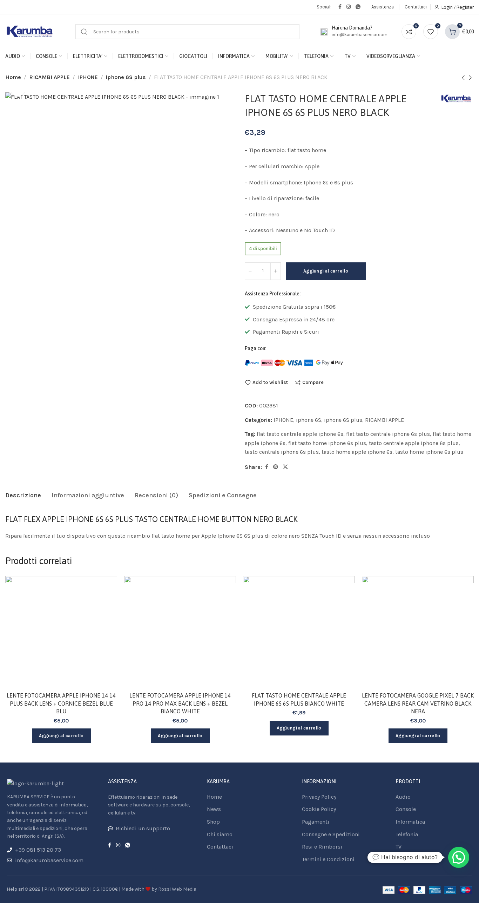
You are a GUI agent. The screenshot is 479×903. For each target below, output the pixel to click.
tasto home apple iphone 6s (357, 452)
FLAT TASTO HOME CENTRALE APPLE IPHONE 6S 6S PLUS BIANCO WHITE (299, 699)
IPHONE (88, 77)
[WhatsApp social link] (358, 7)
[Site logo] (29, 31)
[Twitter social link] (285, 467)
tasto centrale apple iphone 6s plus (414, 443)
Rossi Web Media (177, 889)
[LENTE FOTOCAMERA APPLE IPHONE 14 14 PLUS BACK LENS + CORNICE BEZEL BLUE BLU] (61, 632)
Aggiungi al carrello (325, 271)
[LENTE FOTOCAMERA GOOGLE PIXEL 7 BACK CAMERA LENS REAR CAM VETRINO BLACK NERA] (418, 632)
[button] (458, 857)
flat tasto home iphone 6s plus (327, 443)
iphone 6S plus (126, 77)
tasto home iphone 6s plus (429, 452)
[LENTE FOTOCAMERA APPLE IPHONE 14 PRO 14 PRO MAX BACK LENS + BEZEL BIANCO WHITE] (180, 632)
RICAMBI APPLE (49, 77)
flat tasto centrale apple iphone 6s (300, 434)
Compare (313, 382)
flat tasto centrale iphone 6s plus (388, 434)
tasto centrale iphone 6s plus (282, 452)
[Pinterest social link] (276, 467)
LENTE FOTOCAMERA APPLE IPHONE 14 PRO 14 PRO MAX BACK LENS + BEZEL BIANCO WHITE (180, 703)
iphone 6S (308, 420)
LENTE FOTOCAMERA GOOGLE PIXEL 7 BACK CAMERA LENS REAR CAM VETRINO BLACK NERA (418, 703)
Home (13, 77)
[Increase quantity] (275, 271)
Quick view (104, 623)
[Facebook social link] (340, 7)
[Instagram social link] (348, 7)
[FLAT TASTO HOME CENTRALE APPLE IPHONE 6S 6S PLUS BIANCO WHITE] (299, 632)
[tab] (23, 495)
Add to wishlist (270, 382)
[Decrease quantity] (250, 271)
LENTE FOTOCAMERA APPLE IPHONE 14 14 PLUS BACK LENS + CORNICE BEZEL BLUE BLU (61, 703)
